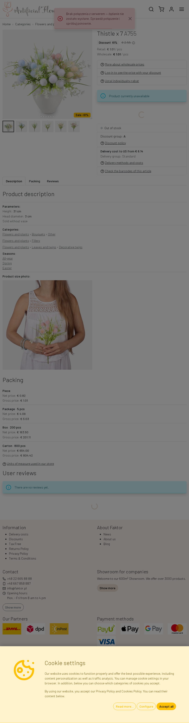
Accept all (166, 706)
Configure (146, 706)
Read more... (124, 706)
